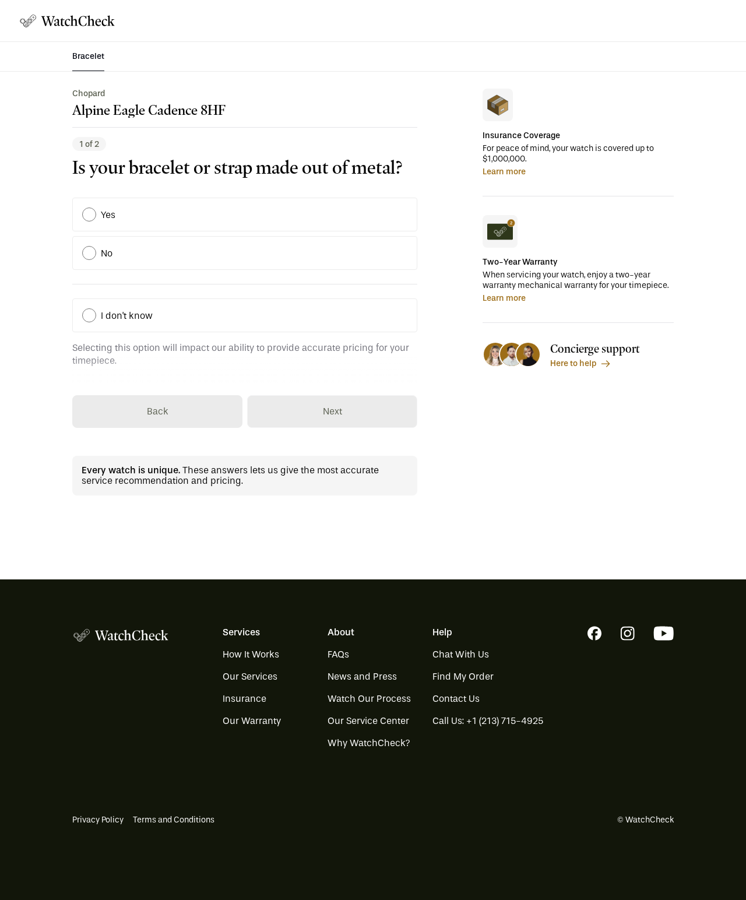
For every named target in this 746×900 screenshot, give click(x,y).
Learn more (504, 172)
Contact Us (456, 698)
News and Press (362, 676)
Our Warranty (252, 720)
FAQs (338, 654)
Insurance (244, 698)
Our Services (250, 676)
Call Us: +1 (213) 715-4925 (487, 720)
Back (157, 411)
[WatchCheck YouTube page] (663, 633)
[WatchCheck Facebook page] (594, 633)
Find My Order (463, 676)
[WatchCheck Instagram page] (627, 633)
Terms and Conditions (173, 820)
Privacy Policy (98, 820)
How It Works (251, 654)
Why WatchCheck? (369, 742)
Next (332, 411)
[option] (89, 215)
